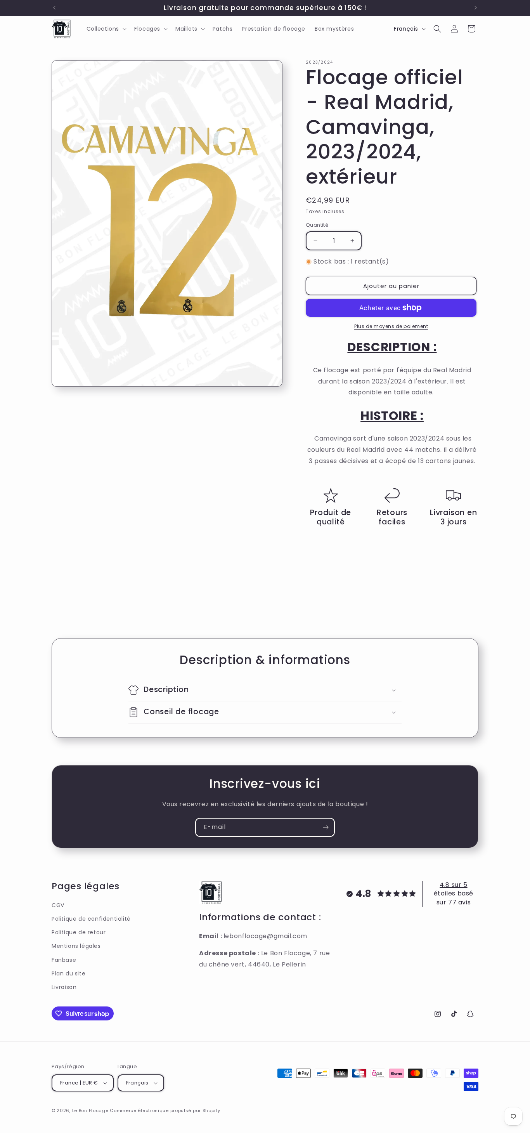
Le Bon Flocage (91, 1110)
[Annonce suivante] (475, 7)
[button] (106, 29)
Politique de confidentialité (91, 919)
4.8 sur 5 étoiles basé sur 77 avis (453, 893)
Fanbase (64, 960)
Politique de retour (79, 932)
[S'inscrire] (325, 827)
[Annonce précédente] (54, 7)
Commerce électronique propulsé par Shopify (165, 1110)
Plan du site (68, 973)
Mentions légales (76, 946)
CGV (58, 905)
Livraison (64, 987)
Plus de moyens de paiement (391, 326)
